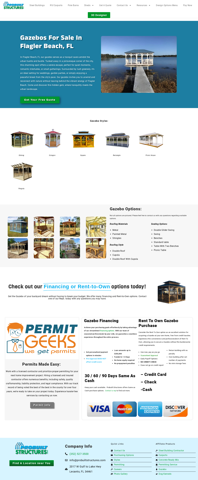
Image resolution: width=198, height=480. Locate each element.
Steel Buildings (37, 5)
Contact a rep (110, 391)
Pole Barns (73, 5)
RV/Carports (56, 5)
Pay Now (187, 5)
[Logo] (13, 5)
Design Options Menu (167, 5)
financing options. (107, 331)
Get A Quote (105, 5)
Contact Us (122, 5)
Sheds (87, 5)
